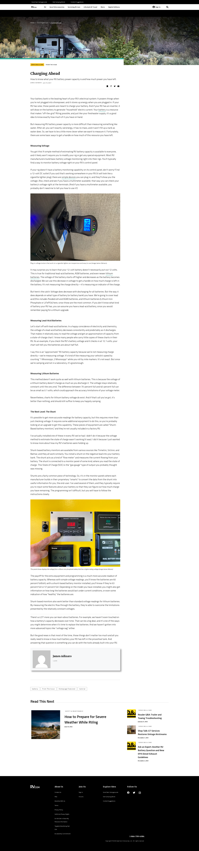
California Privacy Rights (62, 814)
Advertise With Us (60, 801)
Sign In (81, 792)
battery (102, 109)
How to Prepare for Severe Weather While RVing (85, 719)
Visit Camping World (109, 797)
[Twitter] (134, 793)
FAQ (56, 797)
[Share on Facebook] (111, 86)
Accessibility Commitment (62, 834)
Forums (81, 797)
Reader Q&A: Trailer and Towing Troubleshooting (150, 716)
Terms (56, 805)
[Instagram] (140, 793)
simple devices (69, 177)
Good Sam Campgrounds (110, 792)
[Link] (33, 7)
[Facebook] (128, 793)
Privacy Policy (59, 810)
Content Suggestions (109, 801)
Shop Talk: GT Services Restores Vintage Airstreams (152, 732)
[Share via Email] (118, 86)
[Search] (167, 7)
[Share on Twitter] (115, 86)
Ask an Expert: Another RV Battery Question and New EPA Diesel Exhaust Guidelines (151, 752)
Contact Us (58, 792)
